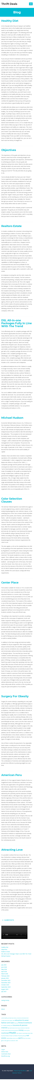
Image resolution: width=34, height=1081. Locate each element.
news (29, 1033)
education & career (22, 1020)
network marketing (22, 1033)
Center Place (9, 582)
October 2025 (5, 985)
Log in (3, 1049)
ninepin (11, 1035)
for (2, 1025)
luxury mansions (21, 1028)
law (8, 1028)
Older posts (9, 920)
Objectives (8, 150)
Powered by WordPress (20, 1070)
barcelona (14, 1018)
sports (20, 1038)
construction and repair (6, 1020)
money (21, 1030)
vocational (12, 1040)
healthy (4, 1025)
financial (16, 1023)
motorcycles (27, 1030)
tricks (26, 1038)
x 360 (16, 1040)
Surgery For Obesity (15, 696)
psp (25, 1035)
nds (17, 1033)
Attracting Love (12, 849)
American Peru (11, 775)
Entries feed (4, 1051)
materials (27, 1028)
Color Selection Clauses (11, 500)
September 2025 (6, 987)
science (14, 1038)
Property (20, 1035)
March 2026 (4, 974)
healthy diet (9, 1025)
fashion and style (7, 1023)
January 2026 (5, 978)
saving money (5, 1000)
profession (15, 1035)
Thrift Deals (9, 4)
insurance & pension (20, 1025)
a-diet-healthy (4, 1018)
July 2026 (3, 965)
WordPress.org (5, 1056)
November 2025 (5, 982)
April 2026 (4, 971)
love (16, 1028)
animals (9, 1018)
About (3, 1009)
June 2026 (4, 967)
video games (7, 1040)
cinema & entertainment (23, 1018)
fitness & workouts (25, 1023)
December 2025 (5, 980)
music (12, 1032)
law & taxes (12, 1028)
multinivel (5, 1033)
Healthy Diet (9, 20)
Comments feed (5, 1054)
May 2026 (4, 969)
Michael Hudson (12, 417)
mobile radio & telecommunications (9, 1030)
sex (17, 1038)
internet (4, 1028)
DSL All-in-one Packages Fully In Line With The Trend (16, 323)
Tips (24, 1038)
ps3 (23, 1035)
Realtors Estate (11, 226)
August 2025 (4, 989)
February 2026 (5, 976)
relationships (9, 1038)
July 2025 (3, 991)
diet (13, 1020)
